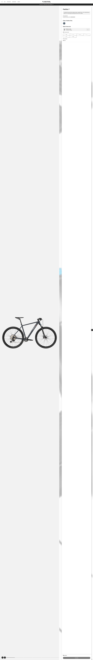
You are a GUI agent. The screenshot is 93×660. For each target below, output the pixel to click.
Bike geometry (65, 38)
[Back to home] (46, 1)
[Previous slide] (2, 658)
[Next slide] (5, 658)
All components (65, 15)
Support (19, 1)
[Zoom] (29, 333)
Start (88, 29)
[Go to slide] (19, 657)
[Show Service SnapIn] (92, 330)
